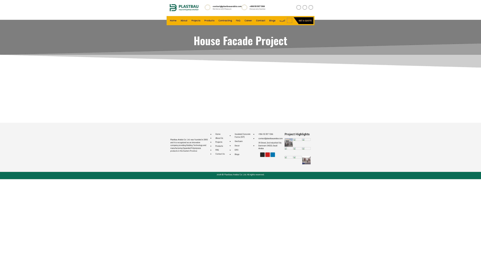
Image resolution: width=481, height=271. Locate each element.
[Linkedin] (305, 7)
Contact (260, 20)
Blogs (272, 20)
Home (173, 20)
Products (209, 20)
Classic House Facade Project (187, 100)
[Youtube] (311, 7)
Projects (196, 20)
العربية (282, 20)
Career (248, 20)
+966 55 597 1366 (257, 6)
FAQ (238, 20)
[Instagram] (298, 7)
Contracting (225, 20)
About (184, 20)
